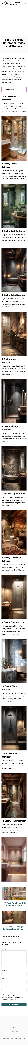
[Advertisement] (14, 22)
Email (3, 979)
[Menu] (2, 3)
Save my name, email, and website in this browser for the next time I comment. (12, 997)
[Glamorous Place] (14, 3)
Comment (5, 949)
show (12, 89)
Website (4, 987)
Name (4, 970)
